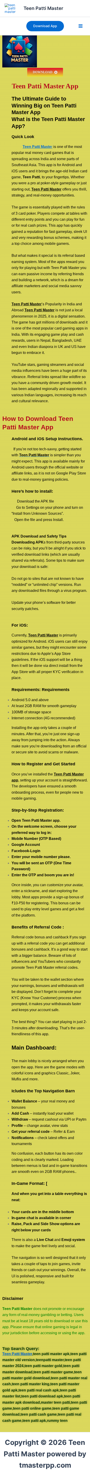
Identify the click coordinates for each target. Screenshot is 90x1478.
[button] (45, 26)
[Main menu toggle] (80, 26)
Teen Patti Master (43, 8)
